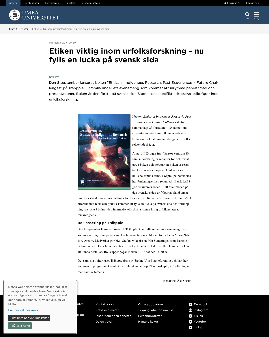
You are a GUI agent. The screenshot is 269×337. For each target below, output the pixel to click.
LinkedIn (200, 327)
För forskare (52, 2)
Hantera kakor (148, 321)
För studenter (31, 2)
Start (12, 28)
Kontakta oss (105, 304)
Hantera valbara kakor (23, 310)
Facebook (201, 304)
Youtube (200, 321)
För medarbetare (90, 2)
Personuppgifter (150, 315)
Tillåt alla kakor (20, 325)
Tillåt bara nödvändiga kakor (29, 317)
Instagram (201, 310)
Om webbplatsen (150, 304)
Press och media (107, 310)
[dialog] (40, 306)
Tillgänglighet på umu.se (155, 310)
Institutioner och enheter (113, 315)
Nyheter (23, 28)
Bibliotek (70, 2)
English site (252, 2)
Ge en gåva (104, 321)
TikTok (198, 315)
